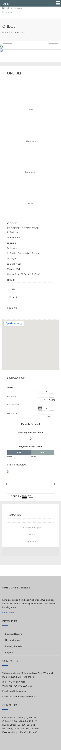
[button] (6, 484)
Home (5, 32)
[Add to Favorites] (10, 86)
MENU (7, 4)
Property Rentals (13, 646)
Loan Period (11, 396)
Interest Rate (12, 413)
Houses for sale (13, 640)
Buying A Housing (13, 634)
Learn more (8, 612)
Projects (9, 652)
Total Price (11, 388)
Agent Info (31, 541)
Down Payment (13, 405)
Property (14, 32)
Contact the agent (32, 527)
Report (32, 534)
